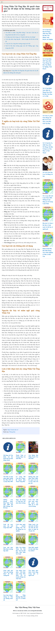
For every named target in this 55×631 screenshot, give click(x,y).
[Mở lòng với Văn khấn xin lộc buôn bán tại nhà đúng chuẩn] (8, 447)
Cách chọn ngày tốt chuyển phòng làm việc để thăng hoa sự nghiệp (20, 528)
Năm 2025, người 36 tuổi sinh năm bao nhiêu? (33, 549)
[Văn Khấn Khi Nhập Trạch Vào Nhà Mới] (33, 447)
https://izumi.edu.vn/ (13, 429)
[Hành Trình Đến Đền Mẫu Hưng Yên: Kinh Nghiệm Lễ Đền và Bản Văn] (48, 239)
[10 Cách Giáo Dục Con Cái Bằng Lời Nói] (48, 163)
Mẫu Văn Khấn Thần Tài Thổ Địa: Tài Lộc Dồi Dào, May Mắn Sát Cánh (20, 551)
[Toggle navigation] (2, 2)
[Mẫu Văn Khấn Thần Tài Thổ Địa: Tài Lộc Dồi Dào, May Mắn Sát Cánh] (20, 539)
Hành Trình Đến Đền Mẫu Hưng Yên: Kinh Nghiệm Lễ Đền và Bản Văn (48, 252)
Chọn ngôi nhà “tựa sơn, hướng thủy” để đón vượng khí (8, 573)
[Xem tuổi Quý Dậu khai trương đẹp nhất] (8, 539)
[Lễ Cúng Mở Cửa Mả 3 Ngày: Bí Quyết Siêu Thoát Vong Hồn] (20, 469)
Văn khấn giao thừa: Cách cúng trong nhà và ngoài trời (33, 573)
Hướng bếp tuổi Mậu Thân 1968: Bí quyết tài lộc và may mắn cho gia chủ (33, 480)
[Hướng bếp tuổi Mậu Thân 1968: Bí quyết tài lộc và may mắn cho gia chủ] (33, 469)
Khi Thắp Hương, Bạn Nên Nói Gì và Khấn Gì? (20, 597)
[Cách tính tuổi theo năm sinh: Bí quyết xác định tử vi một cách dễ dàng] (33, 492)
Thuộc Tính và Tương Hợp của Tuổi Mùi (20, 457)
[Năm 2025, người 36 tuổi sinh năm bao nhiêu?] (33, 539)
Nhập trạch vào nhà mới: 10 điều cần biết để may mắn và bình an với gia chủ (33, 528)
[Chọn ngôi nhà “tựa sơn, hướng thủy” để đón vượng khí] (8, 562)
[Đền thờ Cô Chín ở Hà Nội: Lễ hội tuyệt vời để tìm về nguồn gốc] (48, 214)
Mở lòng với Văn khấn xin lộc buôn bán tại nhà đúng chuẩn (8, 458)
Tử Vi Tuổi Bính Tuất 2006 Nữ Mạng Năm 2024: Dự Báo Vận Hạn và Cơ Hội (47, 92)
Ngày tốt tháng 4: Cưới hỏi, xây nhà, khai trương (20, 501)
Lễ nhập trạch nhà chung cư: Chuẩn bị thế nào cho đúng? (20, 37)
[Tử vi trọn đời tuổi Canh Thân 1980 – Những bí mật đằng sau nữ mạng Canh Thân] (48, 186)
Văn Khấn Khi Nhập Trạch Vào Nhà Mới (33, 457)
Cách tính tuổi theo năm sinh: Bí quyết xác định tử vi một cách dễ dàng (33, 503)
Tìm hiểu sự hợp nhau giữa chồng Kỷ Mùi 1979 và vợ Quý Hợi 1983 (8, 479)
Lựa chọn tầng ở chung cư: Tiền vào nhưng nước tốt (8, 597)
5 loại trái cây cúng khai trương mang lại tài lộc (17, 43)
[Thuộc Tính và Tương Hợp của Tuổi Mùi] (20, 447)
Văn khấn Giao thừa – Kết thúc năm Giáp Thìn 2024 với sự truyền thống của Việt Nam (20, 574)
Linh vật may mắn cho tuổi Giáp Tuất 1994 (8, 526)
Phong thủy (12, 432)
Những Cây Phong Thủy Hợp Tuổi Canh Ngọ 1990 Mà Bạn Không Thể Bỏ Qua (8, 503)
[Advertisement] (27, 624)
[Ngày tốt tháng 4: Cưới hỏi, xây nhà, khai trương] (20, 492)
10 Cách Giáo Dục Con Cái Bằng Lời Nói (48, 174)
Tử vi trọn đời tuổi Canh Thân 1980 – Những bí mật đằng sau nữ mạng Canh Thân (48, 199)
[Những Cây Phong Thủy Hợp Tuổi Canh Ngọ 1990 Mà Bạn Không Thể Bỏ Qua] (8, 492)
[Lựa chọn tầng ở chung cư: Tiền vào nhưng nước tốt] (8, 587)
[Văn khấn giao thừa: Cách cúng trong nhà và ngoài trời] (33, 562)
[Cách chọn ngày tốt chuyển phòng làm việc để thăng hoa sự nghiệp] (20, 516)
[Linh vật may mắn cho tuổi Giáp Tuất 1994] (8, 516)
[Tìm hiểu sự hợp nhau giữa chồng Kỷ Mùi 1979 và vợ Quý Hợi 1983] (8, 469)
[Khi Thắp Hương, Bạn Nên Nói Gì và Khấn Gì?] (20, 587)
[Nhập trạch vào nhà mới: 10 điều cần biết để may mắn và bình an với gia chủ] (33, 516)
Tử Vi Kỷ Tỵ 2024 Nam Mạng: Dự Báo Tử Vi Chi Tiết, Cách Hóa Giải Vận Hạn (48, 119)
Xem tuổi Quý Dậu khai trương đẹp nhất (8, 549)
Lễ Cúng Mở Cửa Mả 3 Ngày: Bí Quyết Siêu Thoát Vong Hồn (20, 479)
